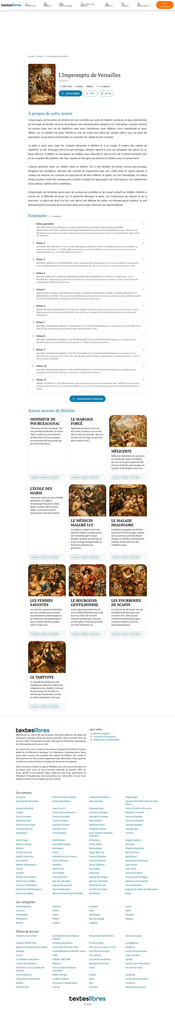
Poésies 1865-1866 (61, 959)
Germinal (93, 987)
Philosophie (21, 918)
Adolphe (20, 951)
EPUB (107, 93)
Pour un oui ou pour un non (102, 947)
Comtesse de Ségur (98, 812)
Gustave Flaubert (24, 828)
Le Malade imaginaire (122, 522)
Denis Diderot (95, 820)
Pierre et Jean (22, 987)
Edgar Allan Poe (96, 852)
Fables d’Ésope (60, 974)
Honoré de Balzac (134, 872)
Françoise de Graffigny (136, 877)
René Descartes (23, 820)
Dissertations (143, 5)
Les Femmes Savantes (41, 602)
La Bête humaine (61, 978)
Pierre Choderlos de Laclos (138, 808)
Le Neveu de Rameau (63, 942)
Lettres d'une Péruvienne (138, 963)
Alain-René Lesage (61, 844)
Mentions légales (101, 733)
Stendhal (57, 864)
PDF (92, 93)
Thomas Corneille (61, 816)
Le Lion (19, 955)
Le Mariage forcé (82, 421)
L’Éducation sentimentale (28, 978)
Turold (19, 868)
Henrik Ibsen (59, 840)
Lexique (125, 5)
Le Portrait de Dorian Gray (65, 947)
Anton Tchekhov (97, 864)
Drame (56, 910)
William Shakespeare (26, 864)
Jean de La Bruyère (61, 881)
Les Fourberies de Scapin (126, 602)
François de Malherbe (26, 885)
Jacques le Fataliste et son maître (32, 947)
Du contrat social (134, 967)
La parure (130, 982)
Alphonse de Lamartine (137, 881)
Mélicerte (121, 451)
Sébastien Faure (97, 824)
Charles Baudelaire (62, 801)
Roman (19, 922)
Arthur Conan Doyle (25, 824)
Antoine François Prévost (65, 856)
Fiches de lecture (87, 5)
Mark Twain (58, 868)
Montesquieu (95, 848)
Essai (91, 910)
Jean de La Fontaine (98, 881)
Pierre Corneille (23, 816)
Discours (20, 910)
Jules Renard (22, 860)
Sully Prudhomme (24, 856)
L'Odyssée (130, 974)
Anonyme (20, 797)
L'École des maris (41, 490)
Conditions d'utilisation (104, 736)
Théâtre (89, 86)
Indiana (19, 982)
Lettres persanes (134, 935)
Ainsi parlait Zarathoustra (101, 935)
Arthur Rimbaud (60, 860)
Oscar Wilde (58, 872)
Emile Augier (132, 797)
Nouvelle (130, 914)
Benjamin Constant (135, 812)
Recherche (30, 5)
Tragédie (93, 922)
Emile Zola (94, 872)
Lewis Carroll (59, 808)
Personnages (65, 5)
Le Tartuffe (42, 677)
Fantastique (21, 914)
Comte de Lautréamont (64, 812)
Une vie (56, 987)
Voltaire (20, 872)
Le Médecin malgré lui (82, 522)
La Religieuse (132, 942)
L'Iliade (92, 974)
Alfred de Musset (97, 885)
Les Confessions (24, 974)
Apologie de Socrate (99, 963)
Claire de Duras (60, 877)
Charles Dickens (60, 820)
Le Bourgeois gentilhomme (84, 602)
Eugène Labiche (133, 840)
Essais (92, 967)
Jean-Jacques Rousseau (137, 860)
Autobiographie (23, 906)
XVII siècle (67, 86)
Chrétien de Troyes (98, 889)
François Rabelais (97, 856)
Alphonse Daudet (134, 816)
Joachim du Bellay (24, 893)
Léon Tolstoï (131, 864)
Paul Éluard (94, 893)
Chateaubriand (96, 808)
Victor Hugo (22, 840)
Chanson (57, 906)
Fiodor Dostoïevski (135, 820)
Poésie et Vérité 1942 (26, 942)
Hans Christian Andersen (65, 797)
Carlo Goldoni (59, 833)
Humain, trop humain (26, 935)
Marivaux (130, 844)
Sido (91, 982)
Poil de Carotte (96, 942)
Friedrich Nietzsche (135, 848)
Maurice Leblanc (24, 844)
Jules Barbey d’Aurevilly (27, 801)
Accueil (31, 56)
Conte (128, 906)
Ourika (129, 959)
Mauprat (57, 963)
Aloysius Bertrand (24, 808)
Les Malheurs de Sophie (27, 959)
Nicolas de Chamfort (26, 877)
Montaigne (58, 848)
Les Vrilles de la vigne (99, 951)
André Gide (21, 833)
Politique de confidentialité (106, 739)
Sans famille (95, 955)
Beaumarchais (96, 801)
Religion (129, 918)
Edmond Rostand (97, 860)
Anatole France (60, 828)
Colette (19, 812)
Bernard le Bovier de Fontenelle (68, 893)
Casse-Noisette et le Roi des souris (69, 951)
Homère (129, 833)
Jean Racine (131, 856)
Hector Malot (95, 844)
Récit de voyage (96, 918)
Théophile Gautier (97, 828)
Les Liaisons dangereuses (65, 982)
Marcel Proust (132, 852)
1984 (55, 955)
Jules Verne (131, 868)
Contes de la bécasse (26, 963)
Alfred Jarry (94, 840)
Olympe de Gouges (98, 877)
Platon (56, 852)
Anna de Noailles (134, 885)
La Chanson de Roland (100, 959)
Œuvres (47, 5)
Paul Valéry (94, 868)
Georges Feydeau (134, 824)
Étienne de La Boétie (26, 881)
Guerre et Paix (132, 955)
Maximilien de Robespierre (29, 889)
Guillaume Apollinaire (99, 797)
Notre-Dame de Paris (136, 987)
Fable (128, 910)
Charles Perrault (24, 852)
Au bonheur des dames (137, 978)
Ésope (128, 893)
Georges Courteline (98, 816)
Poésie (56, 918)
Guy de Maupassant (62, 885)
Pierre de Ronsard (61, 889)
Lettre (55, 914)
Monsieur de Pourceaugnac (45, 421)
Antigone (130, 947)
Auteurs (109, 5)
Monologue (94, 914)
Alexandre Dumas (61, 824)
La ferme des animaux (136, 951)
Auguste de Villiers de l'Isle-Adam (142, 889)
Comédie (79, 86)
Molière (40, 56)
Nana (91, 978)
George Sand (132, 828)
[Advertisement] (87, 31)
